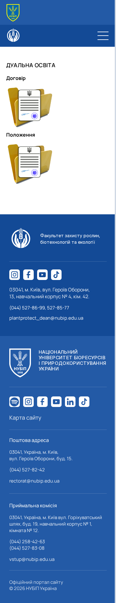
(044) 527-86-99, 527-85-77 (39, 307)
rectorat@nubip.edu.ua (34, 481)
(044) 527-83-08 (27, 548)
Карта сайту (25, 417)
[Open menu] (103, 35)
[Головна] (13, 13)
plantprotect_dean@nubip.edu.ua (46, 318)
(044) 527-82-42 (27, 469)
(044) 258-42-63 (27, 541)
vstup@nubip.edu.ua (31, 559)
